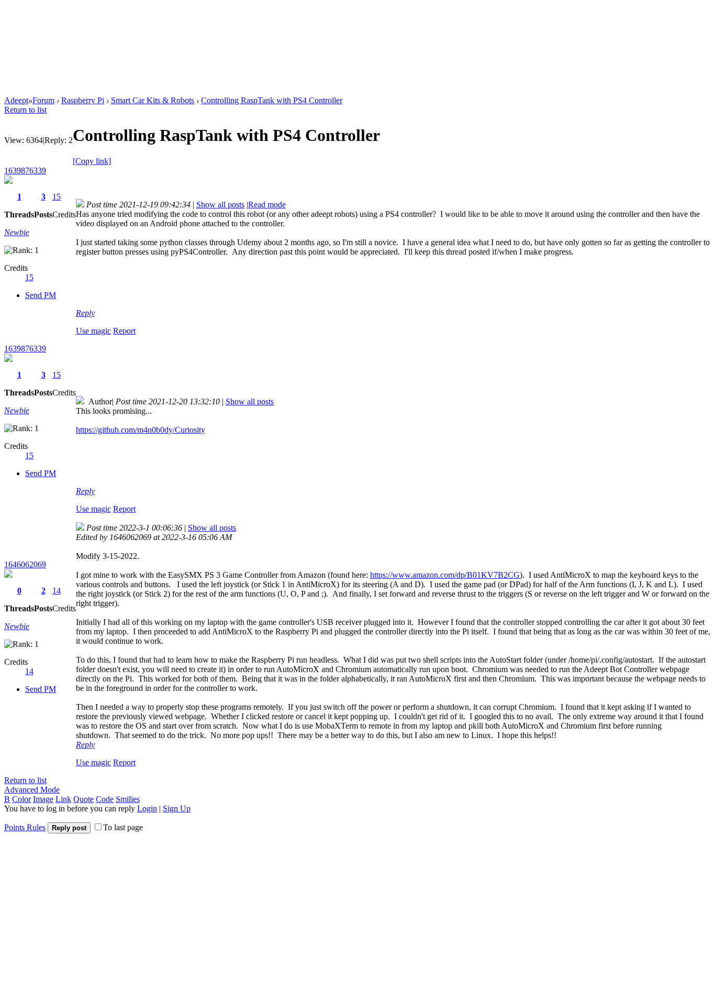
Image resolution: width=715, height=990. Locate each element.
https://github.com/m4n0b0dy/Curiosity (140, 429)
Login (147, 808)
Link (63, 799)
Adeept (16, 100)
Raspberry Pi (82, 100)
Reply (85, 313)
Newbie (16, 232)
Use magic (93, 330)
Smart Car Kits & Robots (152, 100)
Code (105, 799)
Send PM (40, 295)
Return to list (25, 109)
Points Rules (25, 827)
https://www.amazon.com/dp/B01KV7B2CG (445, 574)
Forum (43, 100)
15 (56, 196)
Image (43, 799)
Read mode (267, 204)
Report (124, 330)
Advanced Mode (32, 789)
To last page (123, 827)
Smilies (128, 799)
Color (21, 799)
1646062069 (25, 564)
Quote (83, 799)
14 (56, 590)
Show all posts (220, 204)
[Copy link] (92, 161)
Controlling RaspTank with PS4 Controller (271, 100)
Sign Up (177, 808)
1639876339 (25, 170)
